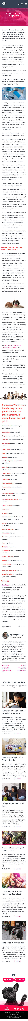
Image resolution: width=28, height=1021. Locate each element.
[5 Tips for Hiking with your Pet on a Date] (14, 844)
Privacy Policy (17, 1016)
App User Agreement (14, 1017)
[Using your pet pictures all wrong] (14, 800)
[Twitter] (23, 626)
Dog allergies (5, 585)
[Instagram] (19, 626)
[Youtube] (25, 626)
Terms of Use (10, 1016)
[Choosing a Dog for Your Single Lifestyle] (14, 754)
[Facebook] (21, 626)
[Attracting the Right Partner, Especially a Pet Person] (14, 707)
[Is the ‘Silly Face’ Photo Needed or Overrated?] (14, 888)
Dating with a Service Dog (13, 943)
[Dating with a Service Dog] (14, 939)
